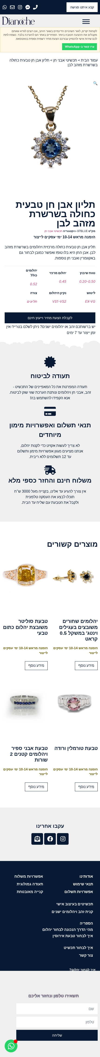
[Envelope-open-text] (37, 839)
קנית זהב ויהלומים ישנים (72, 912)
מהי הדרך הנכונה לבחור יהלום (67, 930)
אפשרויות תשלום (78, 892)
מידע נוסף (86, 666)
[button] (95, 83)
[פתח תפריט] (86, 21)
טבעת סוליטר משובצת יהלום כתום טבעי (25, 626)
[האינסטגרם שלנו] (20, 7)
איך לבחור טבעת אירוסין (73, 936)
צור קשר (86, 955)
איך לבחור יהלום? (82, 970)
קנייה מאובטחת (30, 892)
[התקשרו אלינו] (36, 7)
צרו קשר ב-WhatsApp (79, 46)
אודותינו (86, 876)
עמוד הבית (89, 60)
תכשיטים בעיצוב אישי (74, 904)
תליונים (32, 301)
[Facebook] (50, 839)
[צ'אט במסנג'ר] (28, 7)
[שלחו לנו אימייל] (13, 7)
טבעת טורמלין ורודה (76, 748)
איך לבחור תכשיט (78, 948)
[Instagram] (63, 839)
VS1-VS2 (59, 301)
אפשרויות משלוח (28, 876)
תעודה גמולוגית (30, 884)
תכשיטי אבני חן (65, 60)
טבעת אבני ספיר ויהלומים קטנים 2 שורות (29, 754)
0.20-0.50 (87, 281)
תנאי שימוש (83, 884)
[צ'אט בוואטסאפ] (5, 7)
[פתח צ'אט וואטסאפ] (11, 1046)
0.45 (62, 281)
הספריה (86, 923)
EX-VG (90, 301)
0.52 (33, 284)
